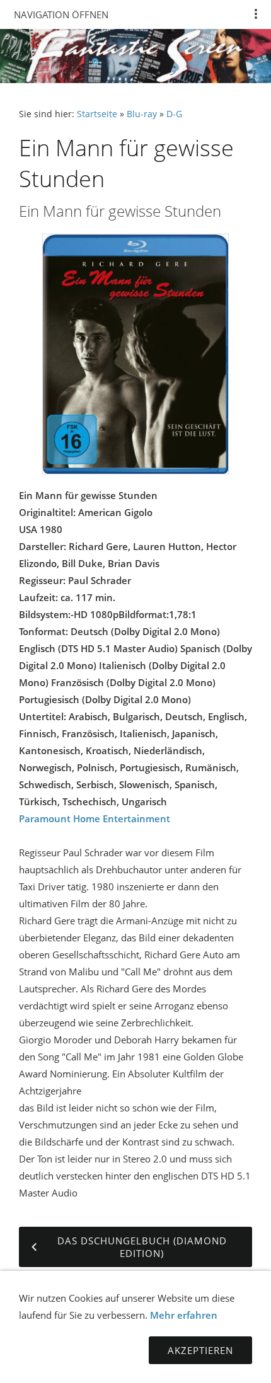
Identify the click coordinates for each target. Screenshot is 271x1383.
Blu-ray (142, 114)
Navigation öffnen (61, 14)
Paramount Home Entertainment (94, 818)
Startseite (97, 114)
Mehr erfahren (183, 1315)
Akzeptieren (200, 1350)
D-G (174, 114)
